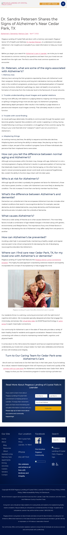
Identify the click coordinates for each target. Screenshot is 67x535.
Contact (4, 475)
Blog (5, 445)
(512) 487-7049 (23, 457)
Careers (4, 469)
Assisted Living (7, 454)
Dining (4, 463)
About (4, 442)
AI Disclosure (44, 492)
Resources (7, 448)
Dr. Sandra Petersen (34, 42)
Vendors (5, 472)
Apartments (6, 460)
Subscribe (48, 408)
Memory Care (7, 457)
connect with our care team (13, 369)
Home (4, 439)
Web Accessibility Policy (31, 492)
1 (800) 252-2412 (48, 510)
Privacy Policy (55, 489)
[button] (49, 4)
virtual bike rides (29, 321)
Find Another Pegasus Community (40, 452)
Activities (5, 466)
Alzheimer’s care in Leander (36, 53)
